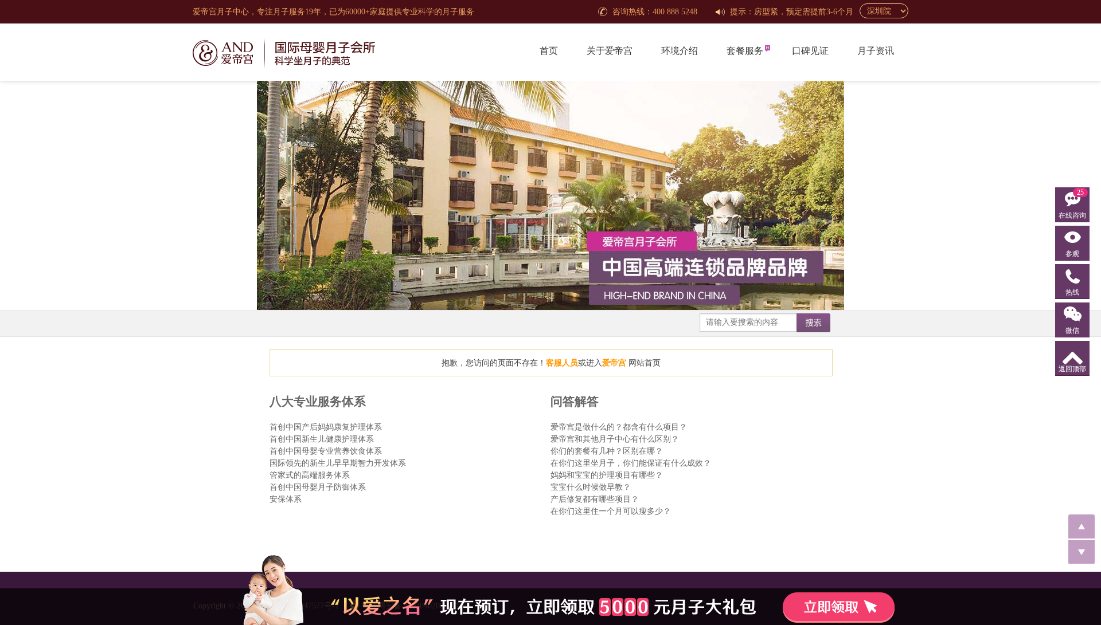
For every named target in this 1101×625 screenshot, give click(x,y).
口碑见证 (810, 51)
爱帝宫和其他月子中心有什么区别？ (614, 439)
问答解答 (574, 401)
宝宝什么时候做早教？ (590, 487)
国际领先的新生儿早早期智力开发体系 (338, 463)
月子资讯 (875, 51)
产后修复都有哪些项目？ (594, 499)
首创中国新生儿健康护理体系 (322, 439)
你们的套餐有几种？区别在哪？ (606, 451)
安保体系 (286, 499)
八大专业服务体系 (318, 401)
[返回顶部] (1081, 526)
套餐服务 (745, 51)
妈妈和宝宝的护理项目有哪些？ (606, 475)
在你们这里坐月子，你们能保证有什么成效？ (630, 463)
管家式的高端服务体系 (310, 475)
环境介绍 (679, 51)
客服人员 (562, 363)
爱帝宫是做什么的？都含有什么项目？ (618, 427)
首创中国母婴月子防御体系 (318, 487)
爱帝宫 (614, 363)
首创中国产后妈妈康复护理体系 (326, 427)
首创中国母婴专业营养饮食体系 (326, 451)
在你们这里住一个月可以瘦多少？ (610, 511)
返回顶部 (1072, 369)
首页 (549, 51)
